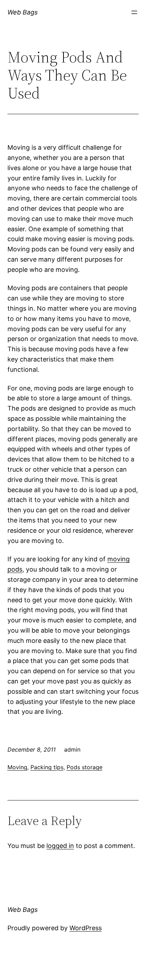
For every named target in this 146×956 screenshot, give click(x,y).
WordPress (85, 928)
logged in (60, 845)
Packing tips (46, 767)
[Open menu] (134, 12)
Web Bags (22, 12)
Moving (17, 767)
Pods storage (84, 767)
